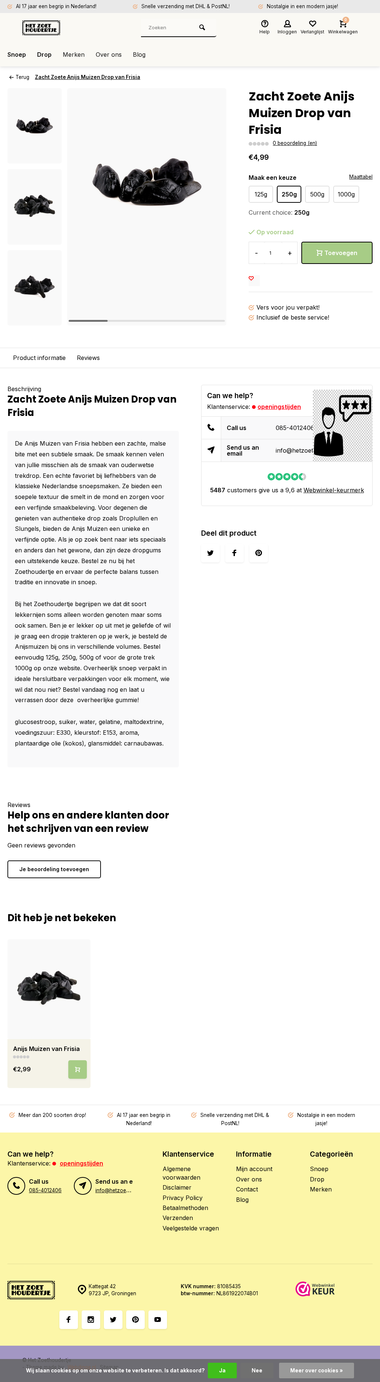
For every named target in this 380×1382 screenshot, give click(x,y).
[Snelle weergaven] (77, 1069)
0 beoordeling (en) (295, 143)
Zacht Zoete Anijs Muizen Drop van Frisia (87, 77)
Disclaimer (177, 1187)
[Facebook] (68, 1319)
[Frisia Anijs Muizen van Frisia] (49, 989)
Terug (22, 77)
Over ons (109, 54)
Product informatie (39, 357)
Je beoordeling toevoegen (54, 869)
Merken (74, 54)
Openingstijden (279, 406)
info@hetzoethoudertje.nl (311, 450)
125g (261, 194)
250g (289, 194)
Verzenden (178, 1217)
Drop (44, 54)
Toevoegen (340, 253)
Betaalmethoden (185, 1207)
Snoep (16, 54)
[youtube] (157, 1319)
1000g (346, 194)
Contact (247, 1189)
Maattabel (361, 177)
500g (317, 194)
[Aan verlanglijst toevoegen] (254, 280)
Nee (257, 1370)
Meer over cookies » (316, 1370)
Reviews (88, 357)
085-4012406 (295, 428)
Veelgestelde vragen (191, 1228)
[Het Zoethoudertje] (66, 28)
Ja (222, 1370)
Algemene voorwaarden (181, 1173)
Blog (139, 54)
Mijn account (254, 1169)
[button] (34, 318)
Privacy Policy (183, 1197)
